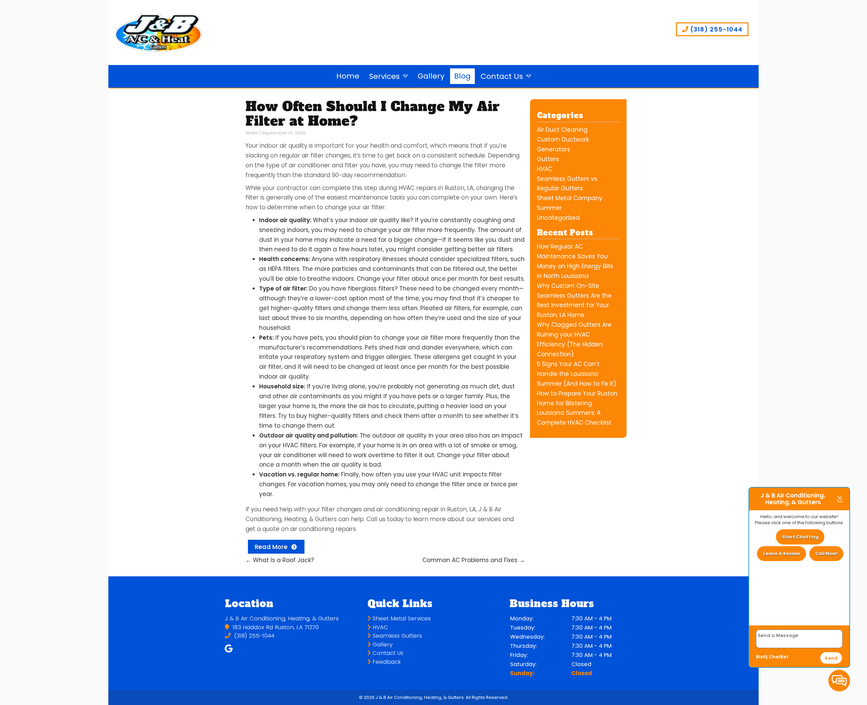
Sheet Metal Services (401, 618)
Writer (252, 133)
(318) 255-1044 (715, 29)
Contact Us (502, 76)
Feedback (386, 662)
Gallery (431, 76)
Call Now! (826, 553)
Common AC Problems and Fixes (473, 560)
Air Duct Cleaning (562, 130)
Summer (549, 208)
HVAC (544, 169)
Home (347, 76)
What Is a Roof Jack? (280, 560)
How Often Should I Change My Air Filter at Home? (373, 114)
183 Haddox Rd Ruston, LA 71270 (275, 627)
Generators (553, 149)
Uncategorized (558, 218)
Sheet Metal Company (569, 198)
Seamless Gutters (396, 636)
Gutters (548, 159)
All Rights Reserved (486, 697)
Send (831, 658)
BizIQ (762, 657)
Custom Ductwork (563, 139)
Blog (462, 76)
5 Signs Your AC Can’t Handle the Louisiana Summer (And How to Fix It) (576, 374)
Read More (271, 546)
